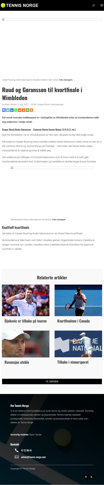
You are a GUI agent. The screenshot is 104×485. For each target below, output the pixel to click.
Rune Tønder (11, 104)
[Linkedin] (12, 110)
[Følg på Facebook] (86, 477)
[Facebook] (4, 110)
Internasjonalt (57, 104)
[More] (31, 110)
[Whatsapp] (15, 110)
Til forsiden (52, 381)
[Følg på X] (91, 477)
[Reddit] (19, 110)
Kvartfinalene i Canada (73, 321)
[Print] (23, 110)
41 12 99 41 (26, 450)
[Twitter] (8, 110)
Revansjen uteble (17, 362)
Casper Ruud (44, 104)
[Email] (27, 110)
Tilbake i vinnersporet (73, 362)
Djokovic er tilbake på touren (26, 321)
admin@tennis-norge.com (33, 457)
